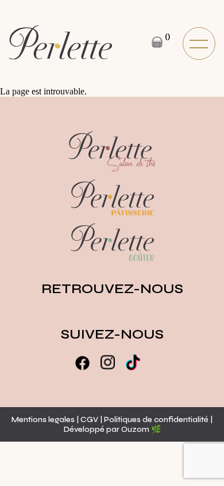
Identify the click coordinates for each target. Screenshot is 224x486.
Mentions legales (43, 419)
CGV (89, 419)
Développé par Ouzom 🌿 (112, 429)
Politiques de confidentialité (157, 419)
